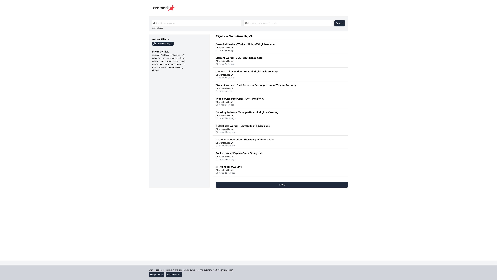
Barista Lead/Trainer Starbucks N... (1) (168, 64)
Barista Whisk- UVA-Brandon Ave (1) (167, 67)
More (157, 70)
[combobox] (196, 23)
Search (339, 23)
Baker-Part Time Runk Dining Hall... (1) (168, 58)
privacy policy (227, 270)
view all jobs (157, 28)
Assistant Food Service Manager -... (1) (168, 55)
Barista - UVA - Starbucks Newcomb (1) (168, 61)
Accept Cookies (156, 274)
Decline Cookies (174, 274)
